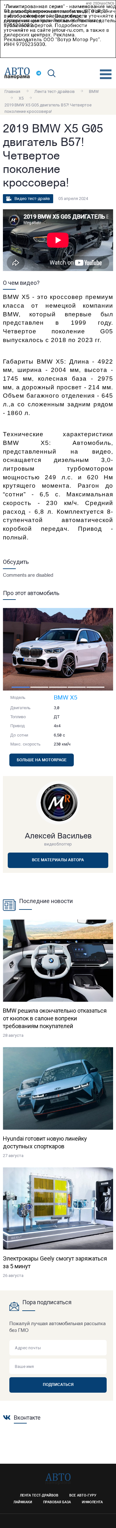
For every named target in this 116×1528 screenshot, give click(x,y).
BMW (94, 91)
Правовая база (57, 1502)
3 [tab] (58, 687)
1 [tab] (21, 687)
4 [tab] (77, 687)
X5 (21, 98)
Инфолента (92, 1502)
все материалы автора (58, 860)
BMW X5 (65, 698)
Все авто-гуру (82, 1495)
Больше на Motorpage (42, 760)
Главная (12, 91)
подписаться (58, 1385)
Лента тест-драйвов (54, 91)
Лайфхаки (23, 1502)
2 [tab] (39, 687)
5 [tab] (95, 687)
